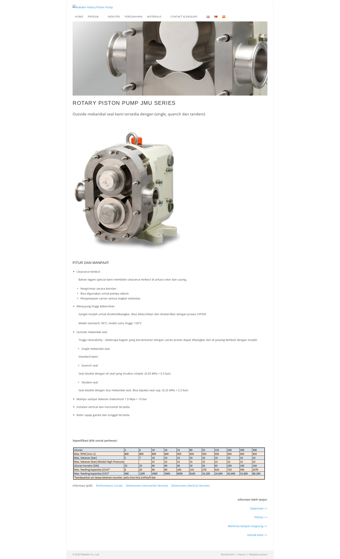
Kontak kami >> (257, 535)
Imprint (242, 554)
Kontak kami (227, 554)
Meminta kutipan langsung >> (247, 526)
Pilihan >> (260, 517)
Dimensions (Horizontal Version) (147, 485)
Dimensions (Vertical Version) (190, 485)
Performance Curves (109, 485)
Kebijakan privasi (258, 554)
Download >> (258, 508)
